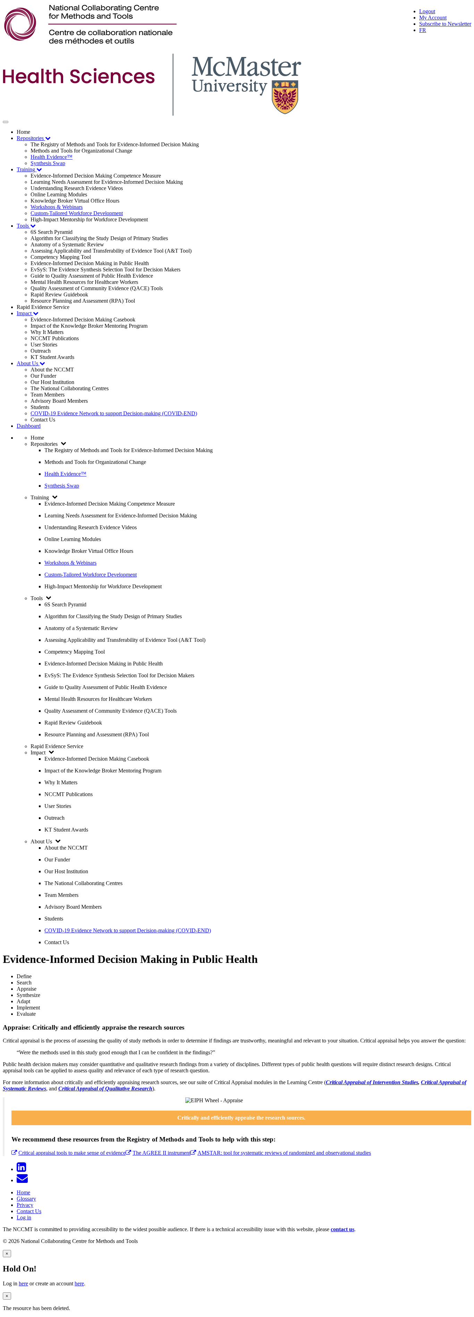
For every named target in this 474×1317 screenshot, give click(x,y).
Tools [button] (23, 226)
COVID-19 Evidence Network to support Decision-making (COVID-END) (114, 413)
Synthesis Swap (48, 163)
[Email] (24, 1180)
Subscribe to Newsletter (445, 24)
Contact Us (29, 1211)
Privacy (25, 1205)
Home (23, 1192)
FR (422, 30)
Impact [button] (25, 313)
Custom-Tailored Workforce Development (77, 213)
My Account (433, 18)
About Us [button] (28, 363)
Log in (24, 1217)
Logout (427, 11)
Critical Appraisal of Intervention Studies (372, 1082)
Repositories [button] (31, 138)
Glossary (26, 1199)
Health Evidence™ (52, 157)
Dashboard (29, 426)
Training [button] (26, 169)
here (23, 1283)
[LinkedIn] (23, 1169)
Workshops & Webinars (57, 207)
